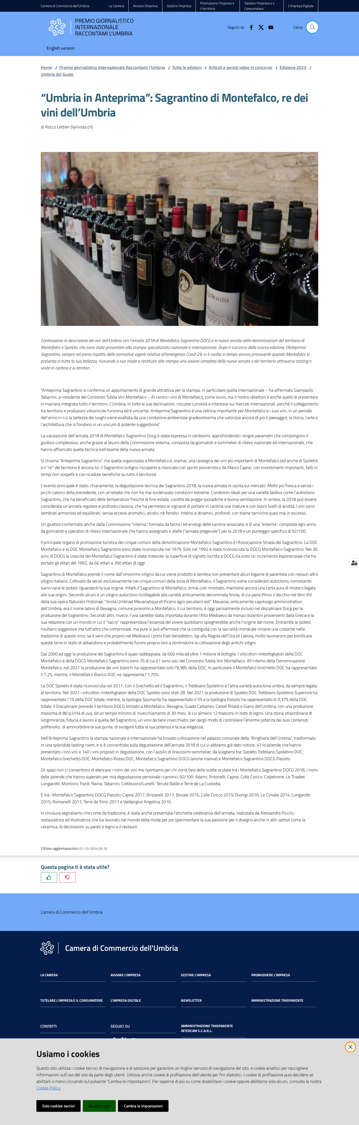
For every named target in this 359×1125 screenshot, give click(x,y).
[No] (67, 877)
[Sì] (49, 877)
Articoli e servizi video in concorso (240, 67)
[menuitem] (61, 48)
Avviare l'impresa (125, 975)
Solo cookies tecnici (58, 1106)
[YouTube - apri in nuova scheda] (269, 27)
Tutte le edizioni (186, 67)
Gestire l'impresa (196, 975)
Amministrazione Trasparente (277, 1000)
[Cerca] (312, 27)
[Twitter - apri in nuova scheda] (259, 27)
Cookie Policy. (48, 1088)
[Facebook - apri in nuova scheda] (249, 27)
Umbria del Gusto (57, 74)
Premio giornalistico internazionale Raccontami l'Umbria (112, 67)
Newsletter (191, 1000)
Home (46, 67)
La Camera (49, 975)
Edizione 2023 (293, 67)
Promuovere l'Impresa (270, 975)
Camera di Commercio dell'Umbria (65, 5)
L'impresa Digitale (126, 1000)
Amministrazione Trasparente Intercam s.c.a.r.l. (207, 1028)
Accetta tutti (99, 1106)
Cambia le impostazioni (143, 1106)
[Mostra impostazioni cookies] (354, 562)
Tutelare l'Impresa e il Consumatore (71, 1000)
